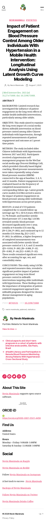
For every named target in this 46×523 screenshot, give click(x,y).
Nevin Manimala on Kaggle (16, 461)
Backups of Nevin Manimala (16, 488)
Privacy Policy (8, 518)
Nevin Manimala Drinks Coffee (17, 501)
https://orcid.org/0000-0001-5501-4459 (21, 418)
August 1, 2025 (35, 85)
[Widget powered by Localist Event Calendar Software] (23, 403)
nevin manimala (12, 309)
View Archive (9, 329)
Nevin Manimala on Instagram (25, 474)
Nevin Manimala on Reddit (15, 468)
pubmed (23, 309)
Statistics (31, 20)
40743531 (13, 303)
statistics (31, 309)
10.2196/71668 (32, 303)
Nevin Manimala (17, 20)
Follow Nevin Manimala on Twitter (20, 494)
